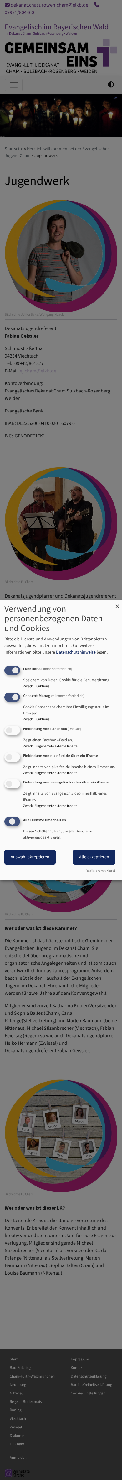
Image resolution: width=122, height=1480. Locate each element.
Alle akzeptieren (94, 857)
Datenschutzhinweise (76, 652)
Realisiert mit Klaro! (100, 870)
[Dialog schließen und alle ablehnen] (117, 604)
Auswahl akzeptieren (30, 857)
